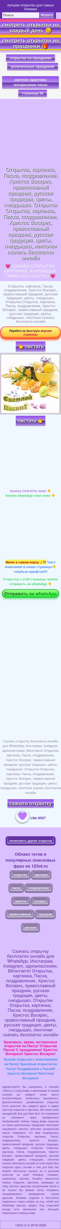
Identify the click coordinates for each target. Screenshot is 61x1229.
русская (30, 927)
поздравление (38, 888)
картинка (41, 874)
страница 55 (32, 93)
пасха (16, 888)
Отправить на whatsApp (30, 593)
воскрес (40, 901)
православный (20, 914)
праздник (45, 914)
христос (21, 901)
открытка (20, 874)
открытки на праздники (30, 58)
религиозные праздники (32, 66)
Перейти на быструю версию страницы (30, 332)
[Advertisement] (30, 132)
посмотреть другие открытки (30, 840)
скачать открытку (30, 803)
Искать (47, 15)
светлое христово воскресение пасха (30, 82)
